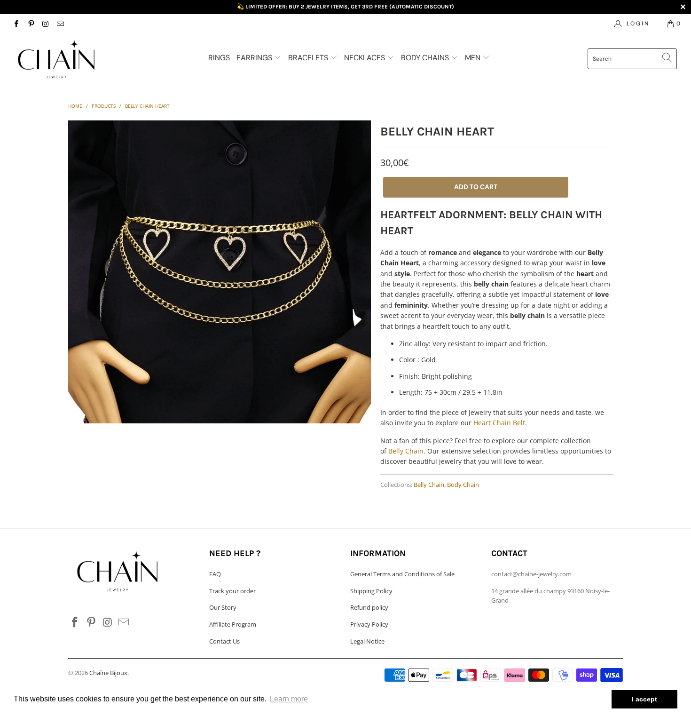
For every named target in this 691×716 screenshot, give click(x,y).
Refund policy (369, 607)
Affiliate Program (232, 624)
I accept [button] (644, 699)
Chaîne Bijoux (108, 672)
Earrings (255, 58)
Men (473, 58)
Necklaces (365, 58)
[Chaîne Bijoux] (59, 59)
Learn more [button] (289, 699)
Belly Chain (406, 450)
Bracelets (309, 58)
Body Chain (463, 485)
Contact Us (224, 641)
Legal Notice (367, 641)
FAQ (215, 574)
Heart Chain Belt (499, 422)
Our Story (222, 607)
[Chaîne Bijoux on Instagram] (45, 23)
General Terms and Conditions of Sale (402, 574)
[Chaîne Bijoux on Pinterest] (30, 23)
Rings (219, 58)
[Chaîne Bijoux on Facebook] (16, 23)
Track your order (232, 591)
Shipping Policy (371, 591)
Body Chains (426, 58)
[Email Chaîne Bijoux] (60, 23)
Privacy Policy (369, 624)
